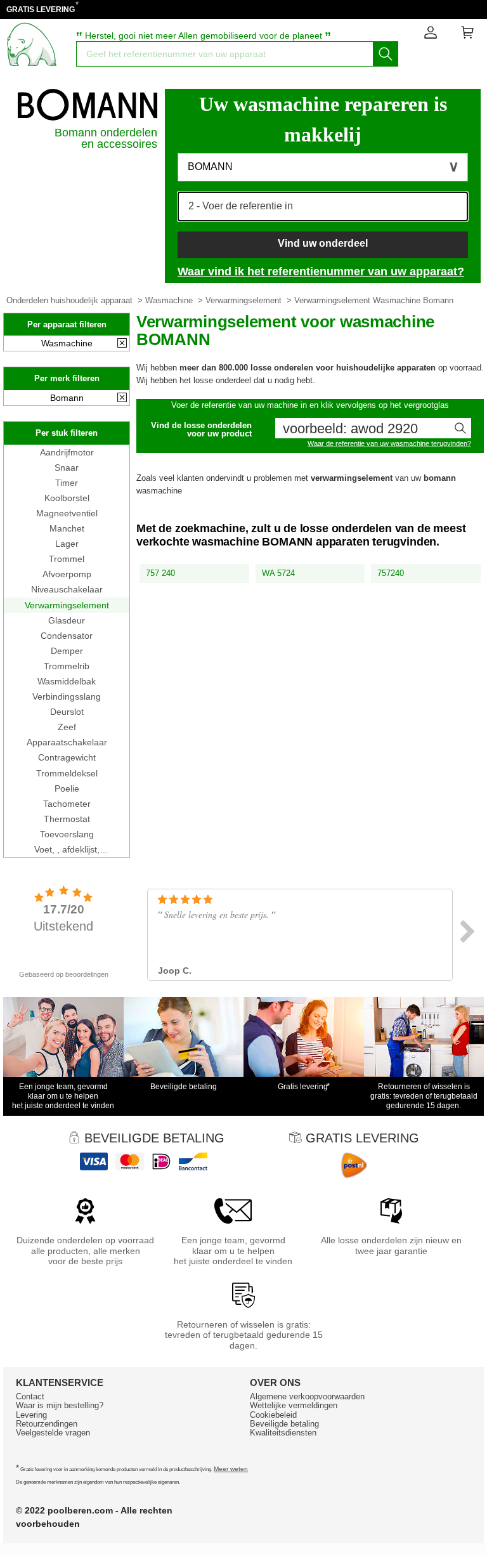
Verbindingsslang (66, 696)
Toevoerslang (67, 834)
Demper (67, 651)
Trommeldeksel (67, 773)
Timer (66, 483)
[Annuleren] (122, 344)
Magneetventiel (67, 513)
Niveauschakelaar (67, 589)
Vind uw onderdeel (323, 243)
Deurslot (67, 712)
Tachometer (67, 804)
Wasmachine (169, 300)
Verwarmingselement (243, 300)
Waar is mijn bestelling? (59, 1405)
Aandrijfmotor (67, 452)
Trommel (66, 559)
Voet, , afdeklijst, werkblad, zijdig (67, 849)
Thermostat (67, 819)
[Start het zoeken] (385, 54)
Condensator (67, 636)
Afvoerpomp (66, 574)
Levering (31, 1415)
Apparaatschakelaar (67, 742)
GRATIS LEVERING (40, 9)
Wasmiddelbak (66, 681)
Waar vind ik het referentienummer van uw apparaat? (321, 271)
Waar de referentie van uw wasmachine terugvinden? (389, 443)
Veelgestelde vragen (53, 1432)
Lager (67, 544)
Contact (30, 1396)
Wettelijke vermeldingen (293, 1405)
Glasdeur (66, 620)
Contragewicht (67, 757)
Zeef (67, 727)
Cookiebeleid (273, 1415)
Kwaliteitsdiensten (283, 1432)
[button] (323, 167)
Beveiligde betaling (284, 1424)
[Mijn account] (431, 34)
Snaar (67, 467)
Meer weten (231, 1468)
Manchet (66, 528)
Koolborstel (66, 498)
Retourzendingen (46, 1424)
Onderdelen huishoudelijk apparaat (69, 300)
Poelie (67, 788)
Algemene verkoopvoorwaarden (307, 1396)
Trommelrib (66, 666)
